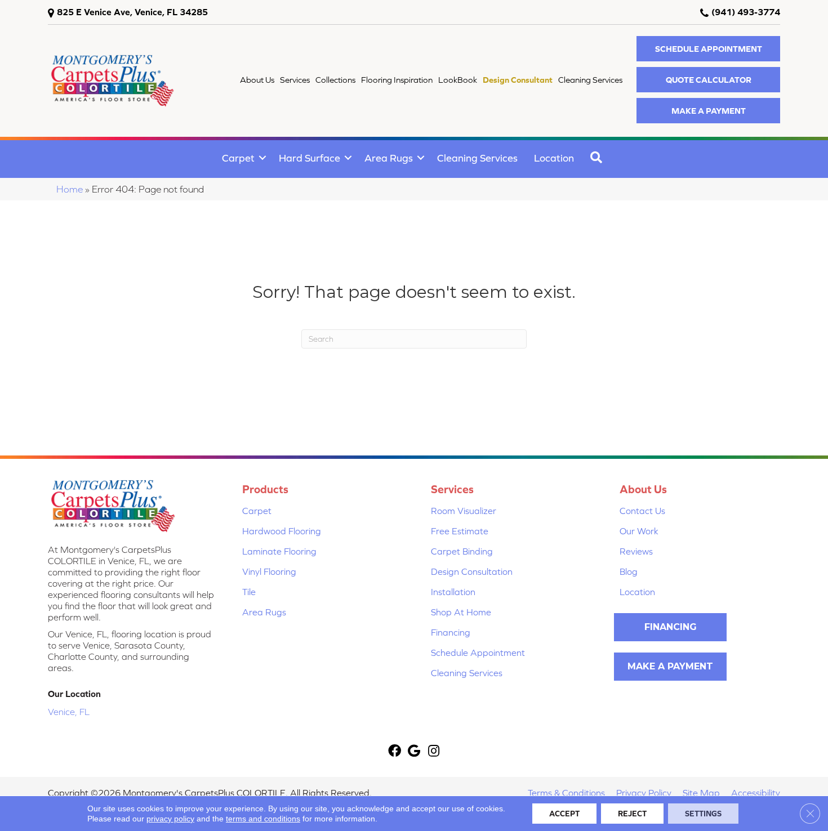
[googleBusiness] (414, 752)
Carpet (238, 158)
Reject (632, 813)
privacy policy (170, 818)
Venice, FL (69, 712)
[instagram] (433, 752)
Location (554, 158)
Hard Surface (309, 158)
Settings (703, 813)
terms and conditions (263, 818)
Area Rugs (388, 158)
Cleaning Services (477, 158)
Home (69, 189)
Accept (564, 813)
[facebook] (394, 752)
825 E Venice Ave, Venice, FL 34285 (132, 12)
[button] (708, 48)
